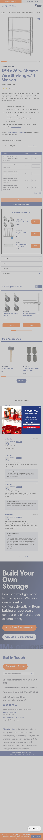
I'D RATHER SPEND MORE (31, 429)
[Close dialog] (39, 407)
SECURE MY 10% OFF (31, 427)
